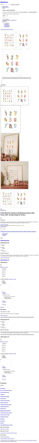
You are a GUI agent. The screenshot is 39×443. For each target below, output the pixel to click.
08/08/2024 (4, 293)
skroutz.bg (12, 438)
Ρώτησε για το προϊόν (3, 315)
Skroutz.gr (4, 2)
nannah (3, 292)
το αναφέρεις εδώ (25, 332)
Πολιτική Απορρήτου (29, 440)
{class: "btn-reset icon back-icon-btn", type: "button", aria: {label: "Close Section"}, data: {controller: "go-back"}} (17, 317)
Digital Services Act (13, 441)
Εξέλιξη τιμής (3, 220)
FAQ (20, 440)
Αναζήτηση (13, 4)
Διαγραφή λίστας (10, 29)
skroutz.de (9, 438)
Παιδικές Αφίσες (3, 210)
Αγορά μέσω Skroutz (4, 396)
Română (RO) (6, 24)
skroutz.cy (2, 438)
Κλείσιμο (2, 385)
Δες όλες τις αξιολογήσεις (4, 279)
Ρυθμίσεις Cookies (7, 441)
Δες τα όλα (4, 304)
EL (2, 22)
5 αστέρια (4, 343)
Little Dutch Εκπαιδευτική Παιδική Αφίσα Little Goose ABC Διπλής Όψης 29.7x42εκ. (18, 231)
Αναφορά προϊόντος (3, 226)
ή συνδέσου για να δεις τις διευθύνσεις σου (9, 20)
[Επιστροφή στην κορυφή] (0, 386)
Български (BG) (7, 25)
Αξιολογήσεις (4, 234)
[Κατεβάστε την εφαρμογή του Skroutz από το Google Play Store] (6, 436)
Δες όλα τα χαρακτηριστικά (4, 257)
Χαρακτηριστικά (5, 233)
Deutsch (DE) (6, 26)
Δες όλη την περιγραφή (4, 224)
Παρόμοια (4, 235)
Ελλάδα (3, 8)
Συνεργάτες (2, 388)
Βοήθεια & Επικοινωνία (5, 410)
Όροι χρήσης (23, 440)
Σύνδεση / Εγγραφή (5, 7)
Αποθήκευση (5, 21)
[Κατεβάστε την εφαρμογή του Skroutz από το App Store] (2, 436)
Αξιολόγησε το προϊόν (4, 267)
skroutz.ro (5, 438)
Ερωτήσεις (2, 307)
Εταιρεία (2, 418)
